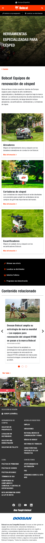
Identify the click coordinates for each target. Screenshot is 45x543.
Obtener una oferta (14, 263)
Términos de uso (8, 477)
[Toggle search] (41, 8)
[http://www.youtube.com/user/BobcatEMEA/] (25, 505)
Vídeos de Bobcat (30, 440)
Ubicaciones (28, 429)
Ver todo (6, 373)
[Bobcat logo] (21, 8)
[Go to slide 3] (26, 366)
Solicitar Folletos (13, 275)
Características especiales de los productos (31, 450)
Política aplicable (9, 472)
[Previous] (2, 331)
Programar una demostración (17, 281)
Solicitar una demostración (7, 441)
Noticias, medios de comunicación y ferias (33, 434)
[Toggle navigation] (3, 8)
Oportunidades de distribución (31, 465)
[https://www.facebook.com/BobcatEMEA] (13, 505)
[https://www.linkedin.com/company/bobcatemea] (31, 505)
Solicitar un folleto (10, 447)
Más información (9, 155)
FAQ (25, 471)
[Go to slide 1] (19, 366)
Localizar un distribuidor (15, 269)
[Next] (42, 331)
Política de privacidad (10, 464)
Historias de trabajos (33, 444)
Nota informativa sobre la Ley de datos (11, 493)
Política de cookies (9, 468)
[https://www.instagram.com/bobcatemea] (19, 505)
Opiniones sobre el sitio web (33, 476)
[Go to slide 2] (22, 366)
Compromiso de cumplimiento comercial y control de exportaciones (11, 484)
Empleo (27, 425)
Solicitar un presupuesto (7, 428)
